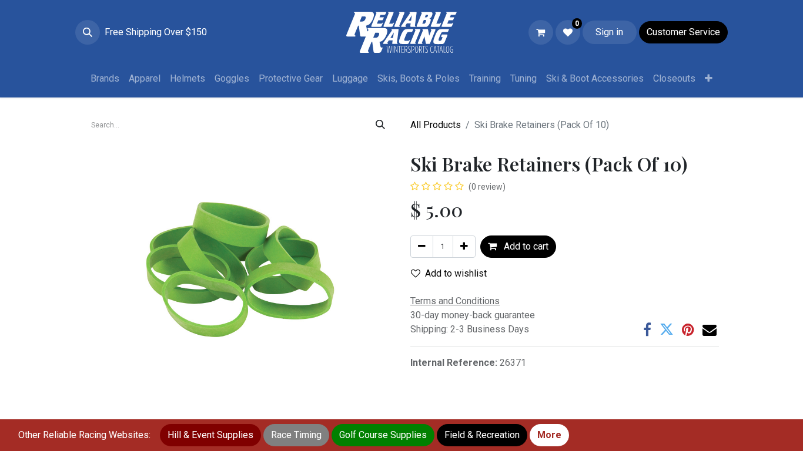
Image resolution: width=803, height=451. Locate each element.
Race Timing (296, 434)
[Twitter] (667, 329)
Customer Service (683, 32)
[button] (87, 32)
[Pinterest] (688, 329)
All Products (435, 124)
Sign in (609, 32)
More (549, 434)
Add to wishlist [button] (456, 273)
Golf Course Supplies (383, 434)
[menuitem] (105, 78)
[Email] (709, 329)
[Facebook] (647, 329)
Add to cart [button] (524, 246)
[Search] (380, 125)
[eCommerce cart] (540, 32)
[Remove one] (421, 246)
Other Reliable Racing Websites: (84, 434)
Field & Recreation (482, 434)
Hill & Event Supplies (210, 434)
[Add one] (464, 246)
